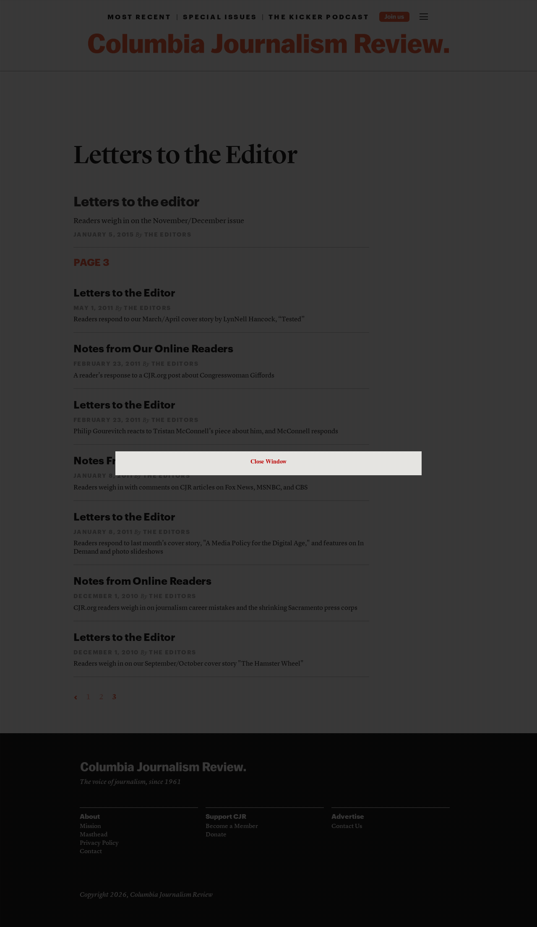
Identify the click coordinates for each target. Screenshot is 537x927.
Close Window (268, 461)
